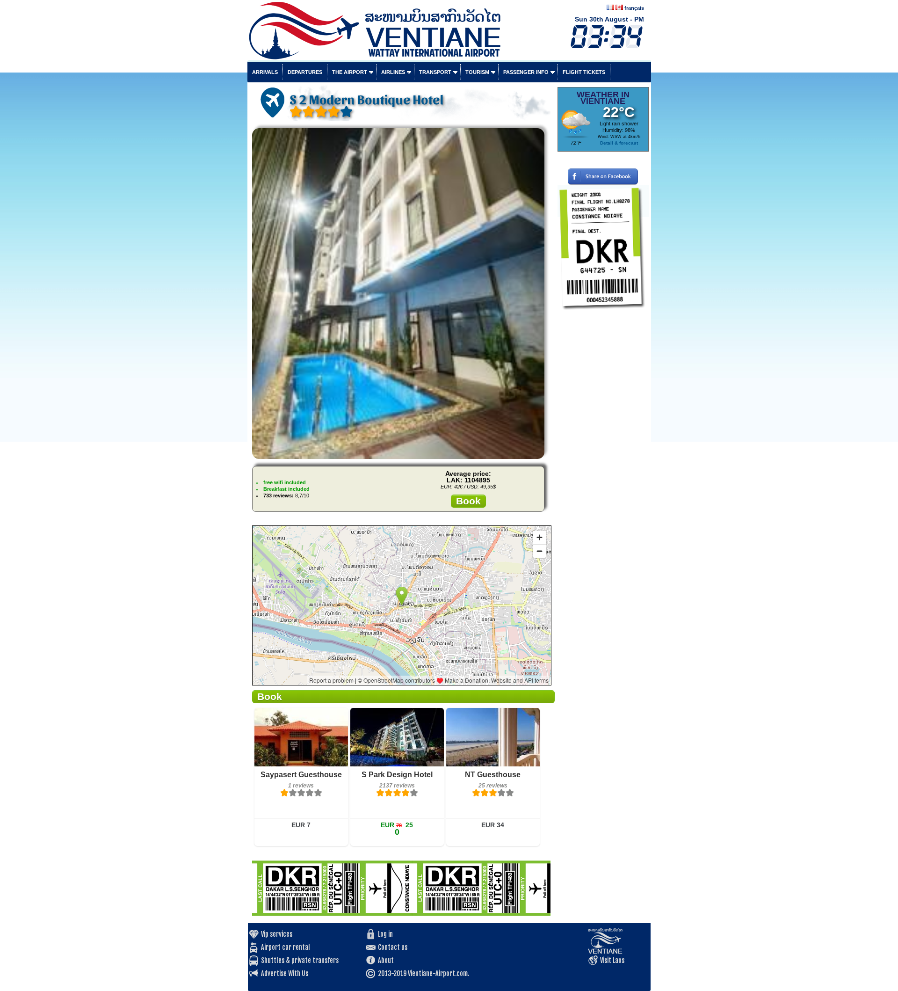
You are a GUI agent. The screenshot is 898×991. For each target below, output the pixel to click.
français (634, 8)
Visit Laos (612, 960)
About (386, 960)
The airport (349, 72)
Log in (385, 934)
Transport (435, 72)
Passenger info (526, 72)
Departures (305, 72)
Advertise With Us (284, 973)
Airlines (393, 72)
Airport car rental (285, 947)
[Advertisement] (603, 456)
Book (468, 501)
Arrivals (265, 72)
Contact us (392, 947)
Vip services (276, 934)
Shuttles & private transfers (300, 960)
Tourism (477, 72)
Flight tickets (584, 72)
